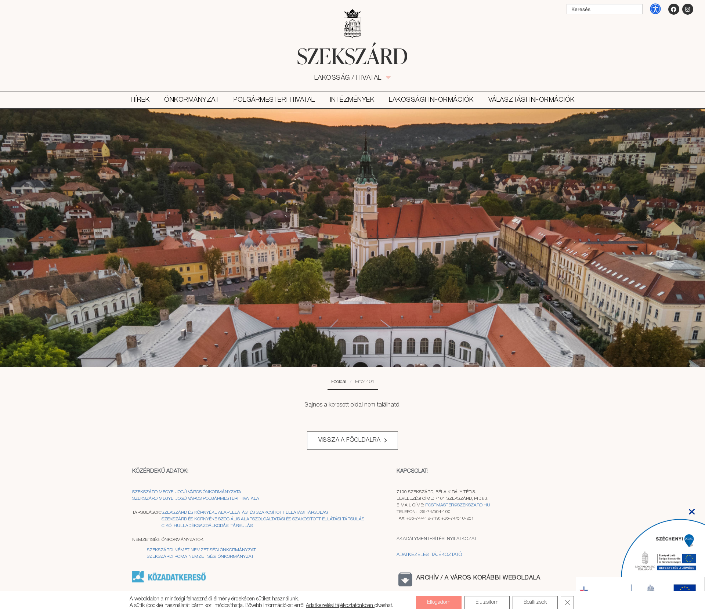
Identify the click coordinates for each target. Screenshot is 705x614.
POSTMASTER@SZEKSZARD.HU (457, 505)
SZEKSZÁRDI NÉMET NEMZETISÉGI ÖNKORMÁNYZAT (201, 550)
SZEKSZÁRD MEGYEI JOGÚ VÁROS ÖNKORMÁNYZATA (187, 492)
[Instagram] (687, 9)
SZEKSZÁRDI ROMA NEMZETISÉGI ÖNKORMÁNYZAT (200, 557)
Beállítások (535, 602)
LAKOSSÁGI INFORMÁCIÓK (431, 100)
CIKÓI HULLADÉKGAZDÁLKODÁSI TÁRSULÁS (207, 526)
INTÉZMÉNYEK (352, 100)
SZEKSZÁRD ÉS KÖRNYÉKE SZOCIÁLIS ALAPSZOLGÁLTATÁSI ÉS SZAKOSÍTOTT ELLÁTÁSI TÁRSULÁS (263, 519)
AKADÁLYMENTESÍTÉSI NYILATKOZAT (437, 539)
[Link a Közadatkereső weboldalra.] (169, 581)
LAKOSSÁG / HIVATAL (352, 78)
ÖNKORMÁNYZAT (191, 100)
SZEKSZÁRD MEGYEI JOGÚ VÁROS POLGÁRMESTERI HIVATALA (195, 498)
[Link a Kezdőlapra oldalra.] (352, 56)
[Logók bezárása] (691, 509)
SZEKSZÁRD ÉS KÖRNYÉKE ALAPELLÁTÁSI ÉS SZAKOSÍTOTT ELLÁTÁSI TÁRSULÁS (245, 512)
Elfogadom (439, 602)
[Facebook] (673, 9)
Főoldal (338, 382)
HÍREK (140, 100)
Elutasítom (487, 602)
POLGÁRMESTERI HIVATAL (274, 100)
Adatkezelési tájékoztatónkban (340, 605)
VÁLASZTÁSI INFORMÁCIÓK (531, 100)
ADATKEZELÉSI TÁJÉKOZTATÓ (429, 555)
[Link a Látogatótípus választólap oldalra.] (352, 24)
